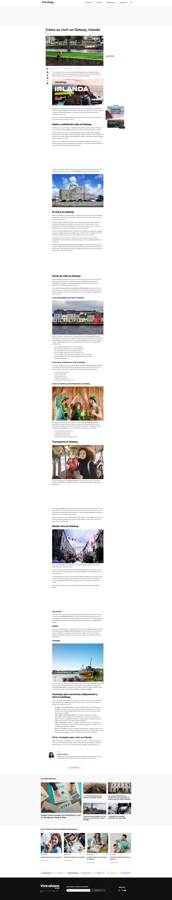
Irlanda (49, 33)
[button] (74, 767)
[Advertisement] (77, 157)
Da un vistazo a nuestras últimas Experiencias (59, 829)
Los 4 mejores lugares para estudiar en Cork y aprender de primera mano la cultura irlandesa (119, 797)
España (45, 854)
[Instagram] (122, 890)
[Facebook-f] (119, 890)
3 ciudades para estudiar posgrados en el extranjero (117, 817)
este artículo (67, 744)
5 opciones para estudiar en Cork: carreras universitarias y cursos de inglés (94, 818)
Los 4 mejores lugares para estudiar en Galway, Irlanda (92, 796)
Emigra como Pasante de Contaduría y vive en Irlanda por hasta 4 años (61, 816)
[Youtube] (125, 890)
